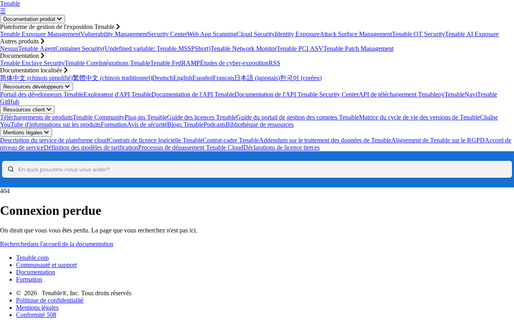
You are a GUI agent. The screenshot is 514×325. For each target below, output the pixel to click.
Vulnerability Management (114, 34)
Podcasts (215, 124)
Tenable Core (82, 63)
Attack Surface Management (356, 34)
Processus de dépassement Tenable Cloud (190, 147)
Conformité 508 (36, 314)
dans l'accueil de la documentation (70, 244)
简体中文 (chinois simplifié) (36, 77)
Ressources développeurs (34, 87)
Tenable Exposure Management (40, 34)
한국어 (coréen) (301, 77)
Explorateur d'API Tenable (117, 94)
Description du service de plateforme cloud (54, 140)
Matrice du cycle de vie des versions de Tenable (419, 117)
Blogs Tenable (185, 124)
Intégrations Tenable (124, 63)
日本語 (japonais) (257, 77)
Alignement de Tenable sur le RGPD (438, 140)
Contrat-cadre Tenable (231, 140)
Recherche (13, 244)
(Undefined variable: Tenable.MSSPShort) (156, 48)
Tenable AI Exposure (472, 34)
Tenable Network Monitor (243, 48)
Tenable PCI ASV (300, 48)
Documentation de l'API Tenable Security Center (297, 94)
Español (202, 77)
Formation (114, 124)
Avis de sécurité (147, 124)
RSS (274, 63)
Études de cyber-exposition (234, 63)
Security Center (167, 34)
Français (223, 77)
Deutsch (162, 77)
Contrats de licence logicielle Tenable (155, 140)
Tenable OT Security (418, 34)
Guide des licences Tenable (201, 117)
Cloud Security (256, 34)
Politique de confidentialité (50, 300)
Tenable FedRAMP (175, 63)
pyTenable (451, 94)
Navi (471, 94)
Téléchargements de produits (36, 117)
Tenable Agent (36, 48)
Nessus (9, 48)
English (182, 77)
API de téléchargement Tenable (398, 94)
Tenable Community (98, 117)
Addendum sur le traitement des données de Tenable (325, 140)
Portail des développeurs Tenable (42, 94)
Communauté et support (46, 264)
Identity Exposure (297, 34)
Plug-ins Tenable (145, 117)
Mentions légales (23, 133)
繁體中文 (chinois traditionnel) (112, 77)
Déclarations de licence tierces (281, 147)
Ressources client (25, 110)
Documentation (35, 272)
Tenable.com (32, 257)
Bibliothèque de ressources (260, 124)
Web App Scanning (212, 34)
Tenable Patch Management (358, 48)
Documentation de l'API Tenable (193, 94)
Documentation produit (30, 19)
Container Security (79, 48)
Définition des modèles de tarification (91, 147)
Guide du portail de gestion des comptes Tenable (297, 117)
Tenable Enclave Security (32, 63)
